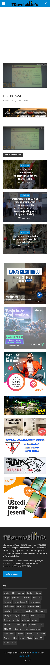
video (14, 638)
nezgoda (18, 611)
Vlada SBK (39, 638)
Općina (25, 615)
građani (27, 597)
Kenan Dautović (20, 602)
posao (34, 620)
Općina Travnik (37, 615)
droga (6, 597)
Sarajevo (32, 624)
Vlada (29, 638)
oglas (17, 615)
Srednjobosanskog (32, 629)
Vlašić (6, 642)
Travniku (29, 633)
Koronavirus (35, 602)
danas (38, 593)
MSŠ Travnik (9, 606)
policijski (25, 620)
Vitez (22, 638)
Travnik (20, 633)
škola (14, 642)
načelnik (7, 611)
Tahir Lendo (9, 633)
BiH (13, 593)
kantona (7, 602)
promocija (8, 624)
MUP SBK (21, 606)
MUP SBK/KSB (33, 606)
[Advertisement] (25, 35)
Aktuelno (25, 166)
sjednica (17, 629)
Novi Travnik (40, 611)
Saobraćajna (21, 624)
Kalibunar (37, 597)
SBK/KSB (7, 629)
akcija (6, 593)
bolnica (21, 593)
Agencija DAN (24, 656)
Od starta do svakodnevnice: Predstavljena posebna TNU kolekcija (25, 174)
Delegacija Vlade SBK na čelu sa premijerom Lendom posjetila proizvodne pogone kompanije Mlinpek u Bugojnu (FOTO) (25, 206)
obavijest (8, 615)
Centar (29, 593)
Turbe (6, 638)
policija (16, 620)
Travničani (40, 633)
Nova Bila (28, 611)
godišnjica (16, 597)
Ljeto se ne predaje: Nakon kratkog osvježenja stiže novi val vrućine (25, 239)
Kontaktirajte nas (12, 574)
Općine (7, 620)
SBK (41, 624)
